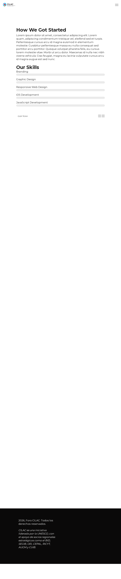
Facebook (24, 202)
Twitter (34, 202)
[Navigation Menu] (116, 4)
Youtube (44, 202)
